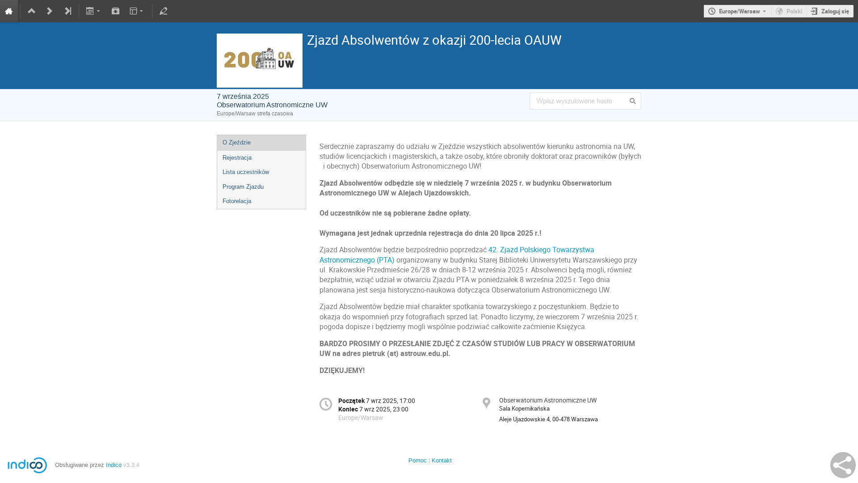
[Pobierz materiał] (115, 11)
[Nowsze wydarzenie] (50, 11)
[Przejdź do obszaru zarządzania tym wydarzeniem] (163, 11)
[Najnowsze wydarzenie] (67, 11)
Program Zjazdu (243, 186)
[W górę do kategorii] (32, 11)
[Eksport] (94, 11)
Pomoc (417, 460)
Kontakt (442, 460)
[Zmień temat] (137, 11)
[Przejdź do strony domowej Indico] (9, 11)
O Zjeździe (237, 142)
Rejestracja (237, 157)
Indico (114, 465)
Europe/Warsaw (739, 11)
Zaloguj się (835, 11)
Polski (794, 11)
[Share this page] (843, 465)
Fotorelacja (237, 201)
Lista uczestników (246, 172)
